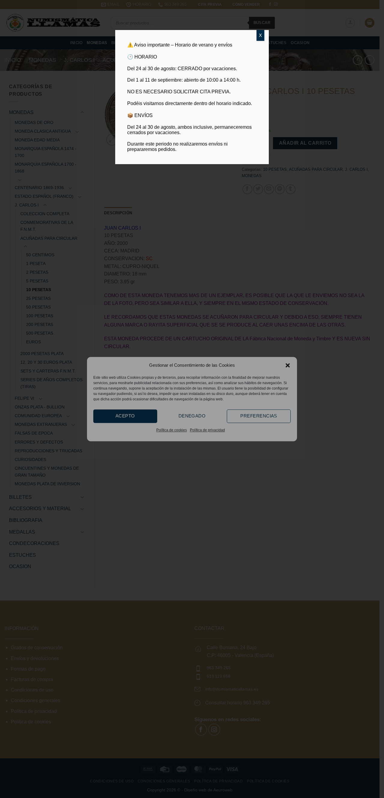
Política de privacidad (207, 430)
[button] (288, 365)
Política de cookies (171, 430)
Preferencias (258, 415)
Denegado (192, 415)
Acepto (125, 415)
